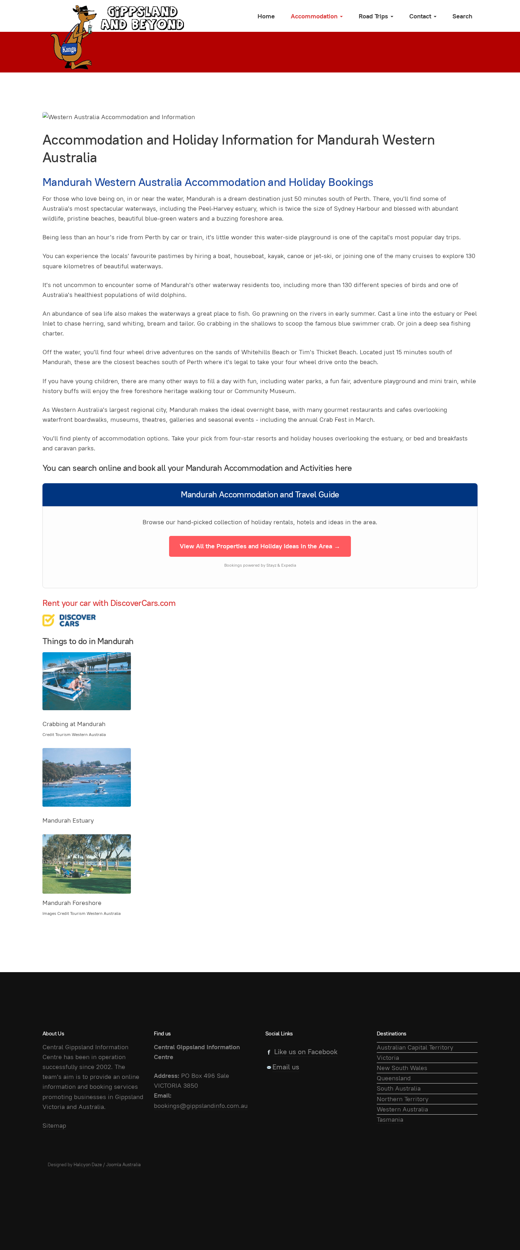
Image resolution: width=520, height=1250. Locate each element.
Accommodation (315, 16)
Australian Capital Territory (415, 1047)
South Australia (399, 1088)
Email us (285, 1066)
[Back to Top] (498, 1228)
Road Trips (374, 16)
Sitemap (54, 1125)
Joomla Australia (123, 1165)
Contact (421, 16)
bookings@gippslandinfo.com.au (201, 1106)
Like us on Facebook (305, 1051)
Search (462, 16)
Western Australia (402, 1109)
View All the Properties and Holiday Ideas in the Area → (260, 546)
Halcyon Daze (88, 1165)
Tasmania (390, 1119)
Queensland (394, 1078)
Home (266, 16)
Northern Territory (402, 1099)
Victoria (388, 1057)
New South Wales (402, 1068)
